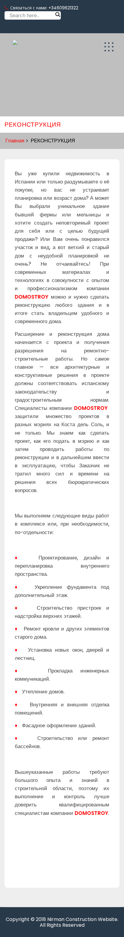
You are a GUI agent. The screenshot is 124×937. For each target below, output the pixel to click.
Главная (14, 140)
